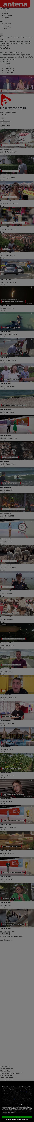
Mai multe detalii (24, 1091)
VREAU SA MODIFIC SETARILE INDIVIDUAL (17, 1119)
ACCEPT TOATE (17, 1117)
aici (14, 1098)
